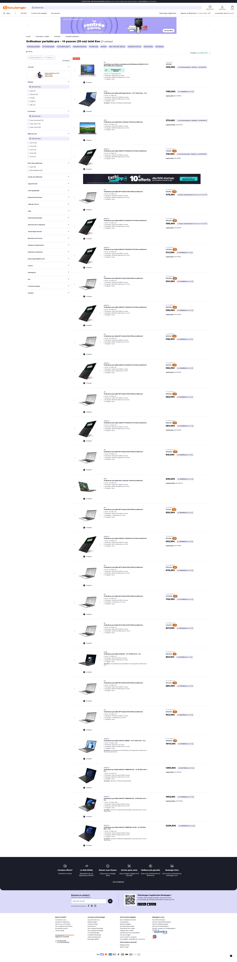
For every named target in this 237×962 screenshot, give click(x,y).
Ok (110, 901)
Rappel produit (124, 945)
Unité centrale (148, 46)
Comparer (89, 82)
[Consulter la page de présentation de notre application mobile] (141, 904)
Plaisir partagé (92, 922)
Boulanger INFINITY (93, 939)
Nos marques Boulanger (95, 928)
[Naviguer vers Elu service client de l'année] (167, 937)
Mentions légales (125, 924)
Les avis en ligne (125, 935)
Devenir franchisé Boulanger (161, 922)
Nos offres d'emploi (158, 920)
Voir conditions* (118, 882)
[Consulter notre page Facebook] (88, 906)
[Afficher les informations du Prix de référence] (174, 149)
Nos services (92, 926)
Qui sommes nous (94, 920)
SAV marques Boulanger (95, 931)
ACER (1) (33, 101)
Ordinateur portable (33, 46)
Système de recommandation (130, 933)
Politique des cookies (127, 931)
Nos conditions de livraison (63, 926)
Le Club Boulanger (93, 933)
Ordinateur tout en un (134, 46)
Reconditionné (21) (36, 170)
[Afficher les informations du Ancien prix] (172, 62)
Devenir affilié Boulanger (160, 924)
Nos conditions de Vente (128, 920)
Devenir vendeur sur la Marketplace (163, 928)
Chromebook (159, 46)
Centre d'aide (59, 931)
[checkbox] (28, 91)
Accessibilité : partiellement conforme (132, 939)
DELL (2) (32, 105)
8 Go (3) (33, 157)
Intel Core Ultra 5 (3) (36, 120)
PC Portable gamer (48, 46)
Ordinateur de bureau (79, 46)
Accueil (28, 36)
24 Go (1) (33, 150)
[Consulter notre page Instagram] (95, 906)
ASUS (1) (32, 91)
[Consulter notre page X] (92, 906)
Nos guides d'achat (61, 928)
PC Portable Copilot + (63, 46)
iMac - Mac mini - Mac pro (117, 46)
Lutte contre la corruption (128, 937)
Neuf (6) (33, 167)
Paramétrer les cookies (127, 928)
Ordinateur (57, 36)
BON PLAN (76, 58)
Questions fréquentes (62, 922)
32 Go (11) (33, 146)
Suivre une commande (62, 924)
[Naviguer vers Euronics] (167, 932)
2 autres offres (170, 124)
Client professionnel (94, 937)
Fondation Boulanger (94, 935)
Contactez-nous (60, 920)
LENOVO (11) (34, 94)
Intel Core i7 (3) (35, 124)
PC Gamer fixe (93, 46)
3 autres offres (170, 483)
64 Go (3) (33, 143)
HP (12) (32, 98)
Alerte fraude (124, 947)
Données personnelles (127, 926)
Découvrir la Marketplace (160, 926)
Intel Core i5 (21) (35, 127)
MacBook (103, 46)
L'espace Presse (93, 924)
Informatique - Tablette (42, 36)
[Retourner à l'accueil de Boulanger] (14, 7)
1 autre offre (170, 96)
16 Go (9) (33, 153)
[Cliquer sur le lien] (118, 25)
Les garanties (124, 922)
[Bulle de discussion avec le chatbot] (231, 956)
